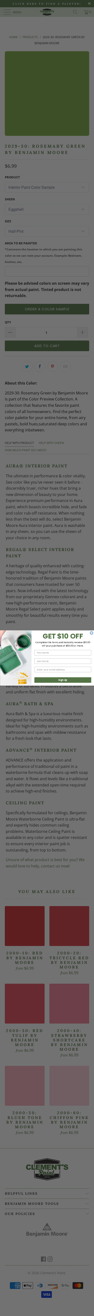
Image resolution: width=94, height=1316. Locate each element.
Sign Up (62, 680)
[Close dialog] (91, 633)
